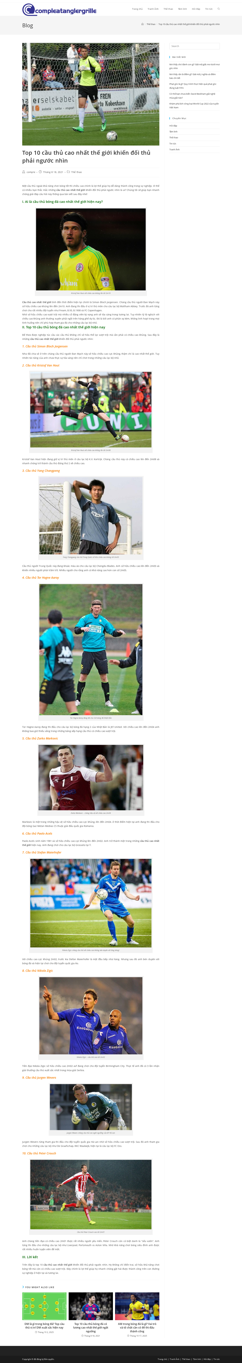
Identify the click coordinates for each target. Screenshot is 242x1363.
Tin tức (172, 143)
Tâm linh (173, 131)
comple (31, 172)
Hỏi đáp (173, 125)
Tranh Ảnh (174, 149)
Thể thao (76, 172)
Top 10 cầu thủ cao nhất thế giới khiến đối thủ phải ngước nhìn (189, 24)
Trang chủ (162, 1359)
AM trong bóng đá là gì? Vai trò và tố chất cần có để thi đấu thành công (137, 1327)
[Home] (142, 24)
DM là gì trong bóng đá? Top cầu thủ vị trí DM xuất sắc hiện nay (44, 1325)
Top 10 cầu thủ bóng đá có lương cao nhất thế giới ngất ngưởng (90, 1327)
